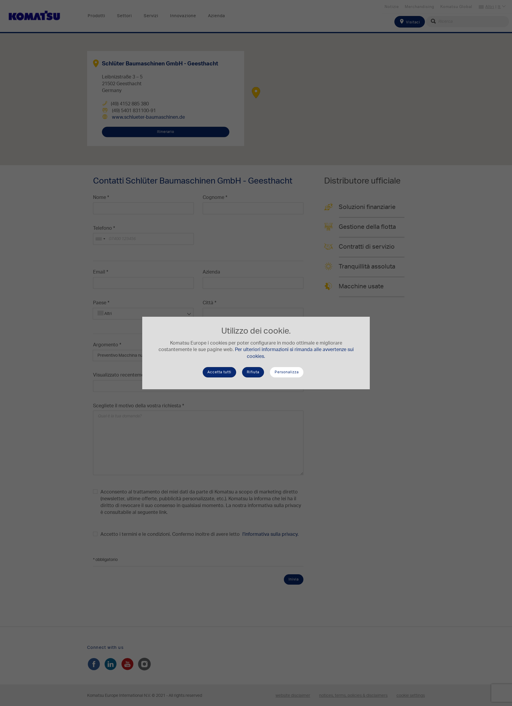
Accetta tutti (219, 372)
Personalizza (287, 372)
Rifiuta (253, 372)
